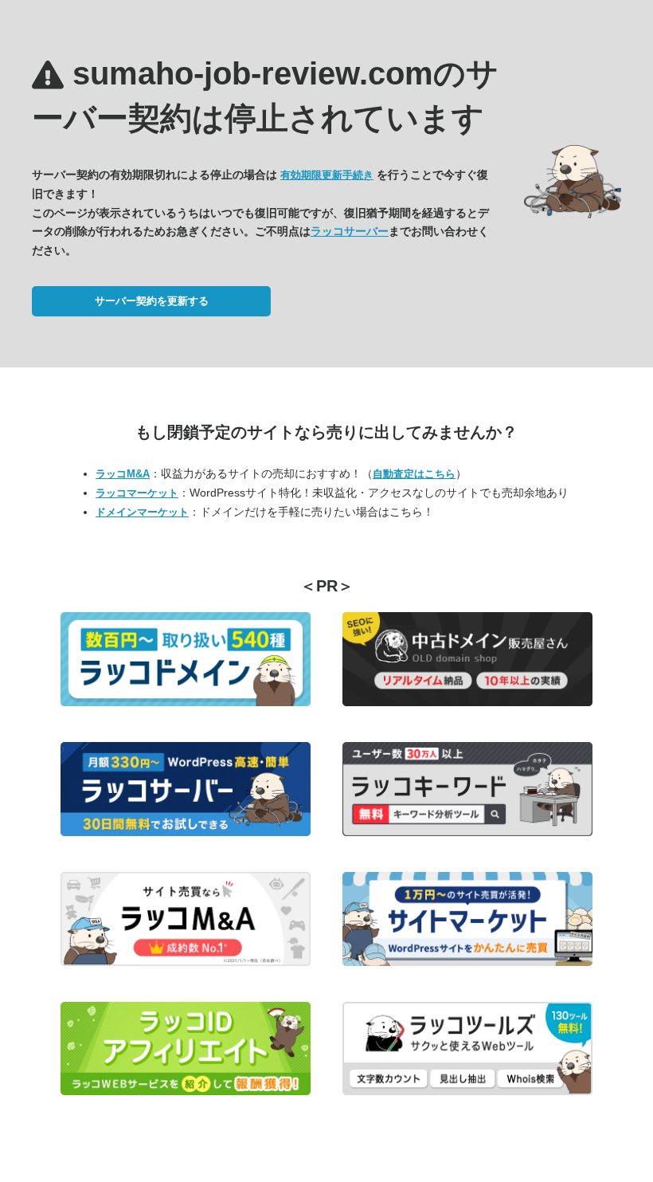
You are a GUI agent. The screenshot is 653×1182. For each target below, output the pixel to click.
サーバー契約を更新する (152, 301)
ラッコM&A (123, 474)
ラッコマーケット (137, 493)
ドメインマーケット (142, 512)
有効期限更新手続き (326, 175)
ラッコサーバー (350, 231)
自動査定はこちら (414, 474)
